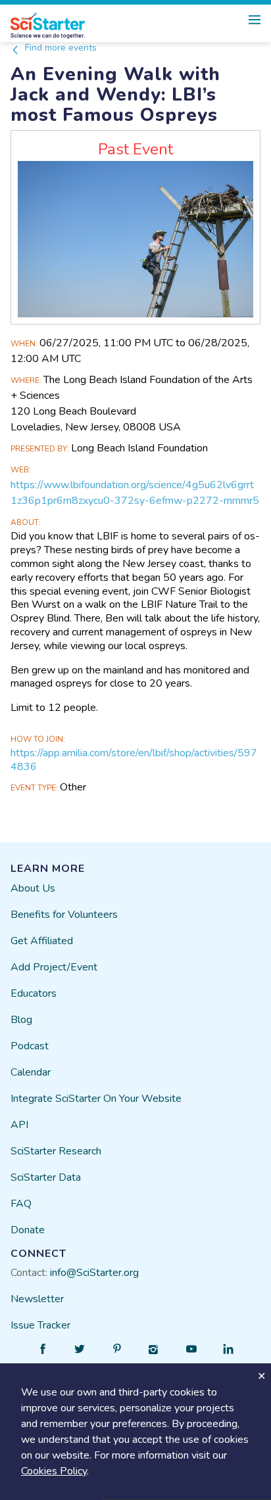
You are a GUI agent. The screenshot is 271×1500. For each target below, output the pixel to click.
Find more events (59, 47)
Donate (28, 1230)
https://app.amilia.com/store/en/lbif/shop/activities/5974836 (134, 760)
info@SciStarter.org (94, 1272)
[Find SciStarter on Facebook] (42, 1349)
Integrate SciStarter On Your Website (96, 1098)
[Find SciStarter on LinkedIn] (228, 1349)
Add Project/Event (54, 967)
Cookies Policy (54, 1471)
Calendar (31, 1072)
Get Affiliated (42, 941)
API (19, 1125)
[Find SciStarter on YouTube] (191, 1349)
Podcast (30, 1046)
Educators (34, 993)
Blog (21, 1019)
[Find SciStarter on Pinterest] (117, 1349)
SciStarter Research (56, 1151)
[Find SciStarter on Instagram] (154, 1349)
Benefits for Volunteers (64, 914)
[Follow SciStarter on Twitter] (79, 1349)
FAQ (21, 1203)
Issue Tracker (40, 1325)
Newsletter (37, 1299)
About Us (33, 888)
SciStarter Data (46, 1177)
